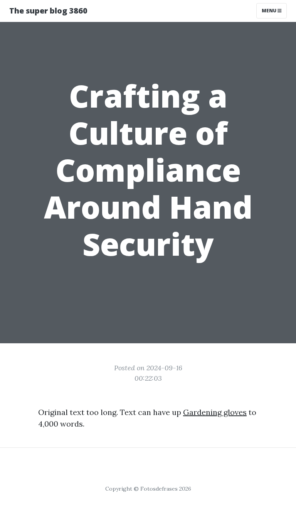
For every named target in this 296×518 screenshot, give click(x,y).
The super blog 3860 (48, 10)
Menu (270, 10)
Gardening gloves (215, 412)
